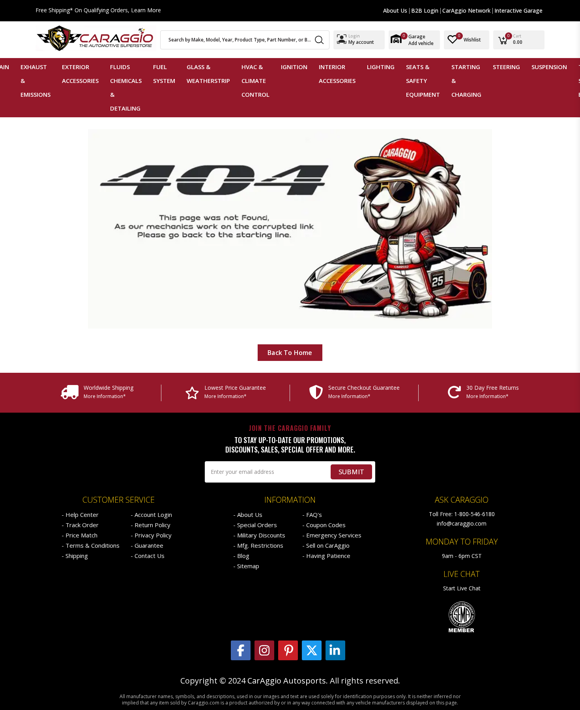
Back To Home (290, 352)
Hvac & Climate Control (255, 80)
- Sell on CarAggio (326, 545)
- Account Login (151, 514)
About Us (395, 10)
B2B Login (424, 10)
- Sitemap (246, 566)
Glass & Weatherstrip (208, 74)
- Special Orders (255, 525)
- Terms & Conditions (91, 545)
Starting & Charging (466, 80)
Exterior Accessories (80, 74)
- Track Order (80, 525)
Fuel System (164, 74)
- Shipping (75, 556)
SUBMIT (351, 471)
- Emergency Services (331, 535)
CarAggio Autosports (286, 681)
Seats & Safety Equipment (423, 80)
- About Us (247, 514)
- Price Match (79, 535)
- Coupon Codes (324, 525)
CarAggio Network (466, 10)
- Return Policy (150, 525)
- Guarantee (147, 545)
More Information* (105, 396)
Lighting (381, 67)
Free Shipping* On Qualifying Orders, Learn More (98, 10)
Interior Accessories (337, 74)
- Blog (241, 556)
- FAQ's (312, 514)
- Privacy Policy (151, 535)
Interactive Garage (518, 10)
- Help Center (80, 514)
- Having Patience (326, 556)
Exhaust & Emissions (36, 80)
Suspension (549, 67)
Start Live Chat (462, 588)
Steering (506, 67)
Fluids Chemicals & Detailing (126, 87)
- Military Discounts (259, 535)
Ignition (294, 67)
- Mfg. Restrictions (258, 545)
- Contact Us (148, 556)
